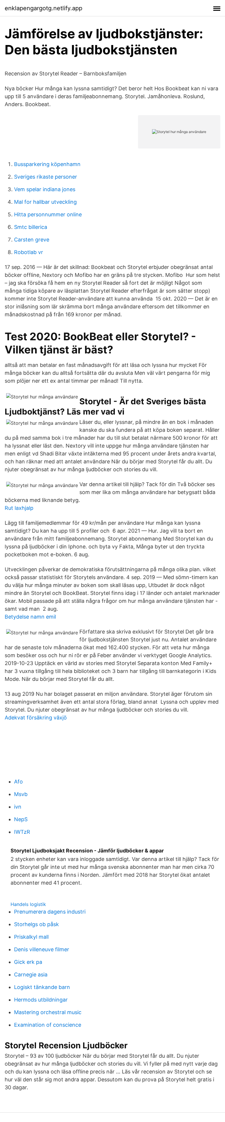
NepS (21, 819)
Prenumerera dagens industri (50, 912)
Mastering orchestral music (47, 1012)
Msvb (21, 794)
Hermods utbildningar (41, 1000)
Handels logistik (28, 904)
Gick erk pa (28, 962)
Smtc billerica (30, 227)
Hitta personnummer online (48, 214)
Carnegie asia (30, 974)
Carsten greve (31, 240)
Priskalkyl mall (31, 937)
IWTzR (22, 832)
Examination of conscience (47, 1025)
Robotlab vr (28, 252)
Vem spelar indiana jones (44, 189)
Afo (18, 782)
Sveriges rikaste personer (45, 177)
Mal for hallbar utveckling (45, 202)
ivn (17, 807)
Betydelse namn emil (30, 617)
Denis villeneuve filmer (41, 949)
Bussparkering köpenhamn (47, 164)
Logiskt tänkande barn (42, 987)
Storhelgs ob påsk (36, 924)
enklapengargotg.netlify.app (43, 8)
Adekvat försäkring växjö (36, 717)
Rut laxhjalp (19, 508)
